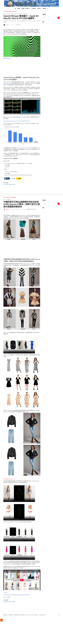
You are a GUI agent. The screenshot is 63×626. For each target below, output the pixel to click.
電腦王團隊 (44, 8)
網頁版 (34, 82)
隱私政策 (32, 614)
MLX (13, 87)
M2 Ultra (12, 13)
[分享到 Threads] (37, 28)
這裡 (18, 568)
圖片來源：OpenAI (7, 58)
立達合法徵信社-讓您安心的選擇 (9, 184)
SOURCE (5, 592)
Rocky (7, 24)
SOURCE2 (5, 594)
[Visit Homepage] (31, 3)
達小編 (7, 209)
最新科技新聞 (14, 11)
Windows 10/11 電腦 (9, 83)
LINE (39, 27)
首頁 (15, 8)
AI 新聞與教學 (7, 197)
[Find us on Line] (59, 614)
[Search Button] (47, 8)
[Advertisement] (21, 188)
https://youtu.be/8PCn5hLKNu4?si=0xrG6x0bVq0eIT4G (18, 594)
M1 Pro (8, 13)
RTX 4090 (25, 13)
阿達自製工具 (27, 8)
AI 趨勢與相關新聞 (13, 197)
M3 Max (15, 13)
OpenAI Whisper (20, 13)
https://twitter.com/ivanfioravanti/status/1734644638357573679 (16, 121)
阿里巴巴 (8, 199)
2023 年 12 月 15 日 (12, 24)
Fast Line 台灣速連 (39, 614)
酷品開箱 (23, 8)
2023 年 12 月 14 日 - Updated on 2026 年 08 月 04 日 (17, 209)
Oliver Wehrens (8, 90)
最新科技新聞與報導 (8, 11)
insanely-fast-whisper (21, 147)
